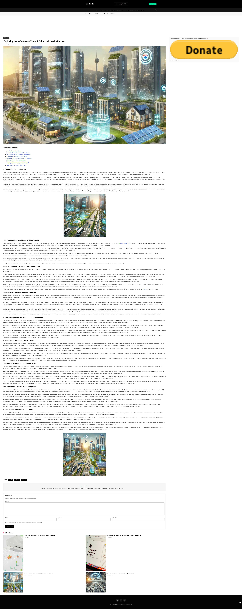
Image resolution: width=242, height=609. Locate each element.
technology (24, 479)
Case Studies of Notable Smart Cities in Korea (18, 154)
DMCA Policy (120, 10)
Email (60, 517)
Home (96, 10)
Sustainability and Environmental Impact (16, 156)
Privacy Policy (129, 10)
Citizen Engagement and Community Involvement (19, 158)
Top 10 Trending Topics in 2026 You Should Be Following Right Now (39, 535)
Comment (7, 501)
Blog (101, 10)
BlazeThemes (129, 604)
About (107, 10)
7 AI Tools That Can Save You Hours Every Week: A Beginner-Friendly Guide (124, 535)
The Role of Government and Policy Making (17, 162)
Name (6, 517)
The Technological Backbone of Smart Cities (17, 153)
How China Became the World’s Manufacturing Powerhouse (120, 573)
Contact (113, 10)
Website (115, 517)
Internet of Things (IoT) (124, 243)
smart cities (10, 479)
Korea (144, 289)
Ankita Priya (6, 44)
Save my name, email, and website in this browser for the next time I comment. (24, 522)
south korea (17, 479)
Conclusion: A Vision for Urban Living (16, 165)
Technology (6, 37)
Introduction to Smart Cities (13, 151)
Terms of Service (139, 10)
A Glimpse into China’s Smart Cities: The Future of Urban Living (38, 573)
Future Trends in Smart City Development (17, 164)
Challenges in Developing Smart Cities (16, 160)
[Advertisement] (121, 25)
